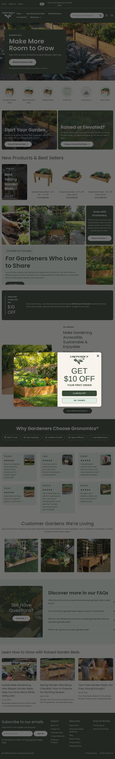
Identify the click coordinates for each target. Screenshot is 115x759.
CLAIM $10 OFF (79, 393)
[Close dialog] (98, 356)
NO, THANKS (79, 400)
